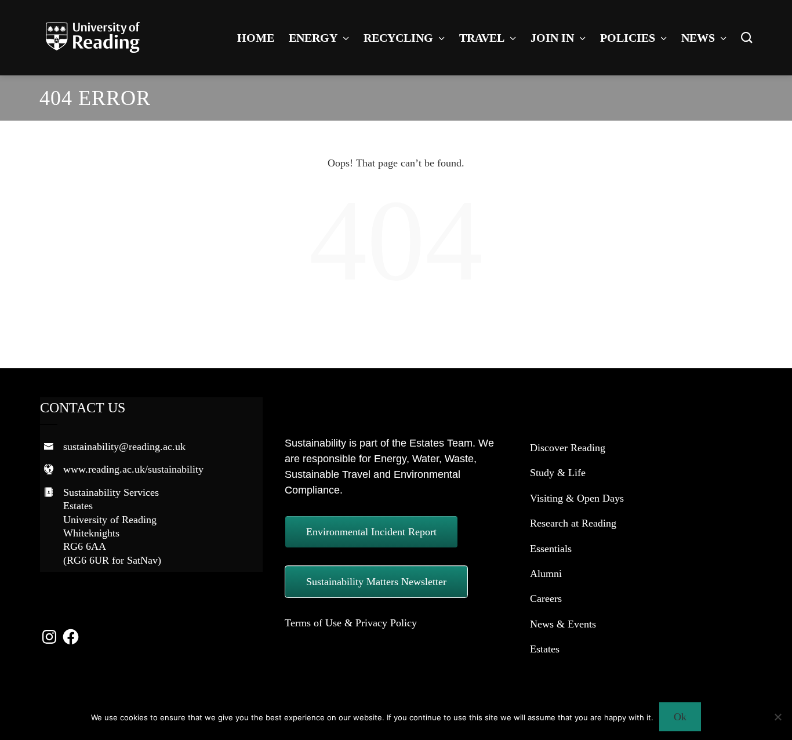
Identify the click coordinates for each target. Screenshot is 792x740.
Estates (545, 649)
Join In (552, 37)
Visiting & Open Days (577, 498)
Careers (546, 598)
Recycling (398, 37)
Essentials (551, 548)
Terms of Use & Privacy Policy (351, 623)
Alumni (546, 573)
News (698, 37)
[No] (777, 717)
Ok (680, 717)
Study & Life (558, 472)
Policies (627, 37)
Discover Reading (567, 448)
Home (255, 37)
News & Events (563, 624)
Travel (481, 37)
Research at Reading (573, 523)
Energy (313, 37)
